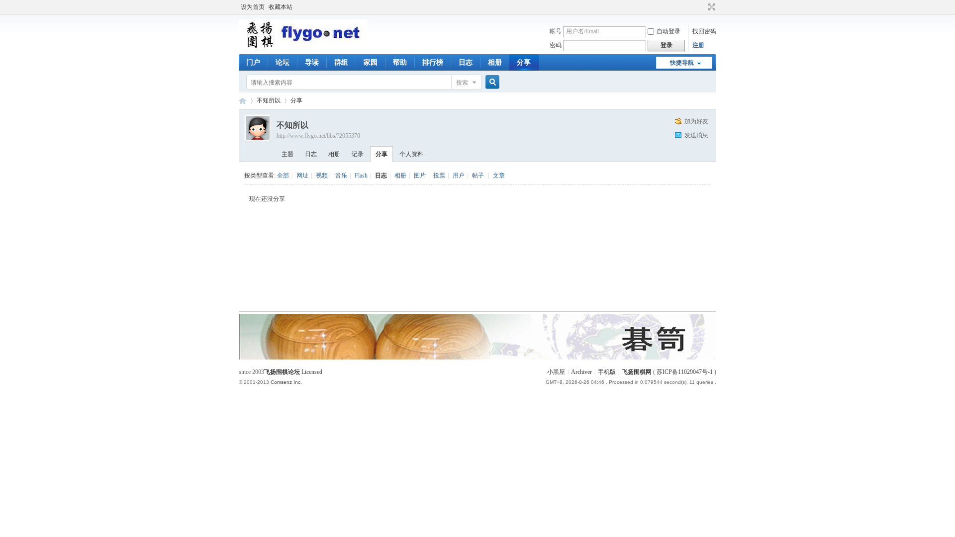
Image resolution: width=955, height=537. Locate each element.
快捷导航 (682, 62)
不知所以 (269, 100)
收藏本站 (280, 6)
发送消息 (696, 135)
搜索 (462, 82)
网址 (302, 175)
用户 (459, 175)
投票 (439, 175)
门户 (253, 62)
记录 (358, 154)
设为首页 (253, 6)
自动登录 (668, 31)
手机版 (607, 371)
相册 (495, 62)
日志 (466, 62)
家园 (371, 62)
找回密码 (704, 31)
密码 (556, 45)
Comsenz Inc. (286, 382)
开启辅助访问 (702, 6)
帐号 (556, 31)
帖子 (478, 175)
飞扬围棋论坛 (282, 371)
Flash (361, 175)
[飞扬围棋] (303, 47)
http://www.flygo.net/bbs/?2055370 (318, 135)
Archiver (581, 371)
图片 (420, 175)
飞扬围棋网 (637, 371)
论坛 (282, 62)
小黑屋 (556, 371)
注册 (698, 45)
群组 (341, 62)
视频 (322, 175)
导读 (312, 62)
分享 (524, 62)
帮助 (400, 62)
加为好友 (696, 121)
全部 (283, 175)
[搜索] (490, 82)
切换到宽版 (710, 6)
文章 (499, 175)
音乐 (341, 175)
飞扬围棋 (243, 100)
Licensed (311, 371)
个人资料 (411, 154)
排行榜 (432, 62)
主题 (287, 154)
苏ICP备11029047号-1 (685, 371)
